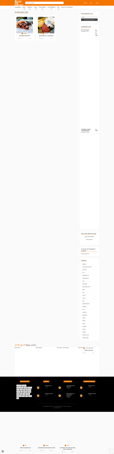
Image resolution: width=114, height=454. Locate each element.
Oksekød (84, 306)
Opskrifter (84, 312)
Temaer (84, 329)
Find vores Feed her (85, 253)
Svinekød (84, 326)
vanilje (30, 396)
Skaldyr (84, 320)
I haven (35, 7)
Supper (83, 323)
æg (17, 398)
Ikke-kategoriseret (86, 286)
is (21, 391)
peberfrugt (19, 396)
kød (17, 393)
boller (25, 387)
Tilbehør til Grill (85, 335)
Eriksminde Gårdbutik (89, 236)
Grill (83, 281)
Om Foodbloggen (51, 7)
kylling (29, 391)
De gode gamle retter (87, 266)
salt (26, 396)
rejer (23, 396)
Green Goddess (89, 239)
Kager (83, 289)
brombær (29, 387)
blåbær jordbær (20, 387)
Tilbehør (84, 332)
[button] (2, 451)
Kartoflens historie (49, 393)
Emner (24, 7)
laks (21, 393)
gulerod (18, 391)
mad (24, 393)
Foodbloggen (18, 7)
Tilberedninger (42, 7)
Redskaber (84, 315)
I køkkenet (29, 7)
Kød (83, 292)
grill (24, 389)
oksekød (27, 393)
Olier (83, 309)
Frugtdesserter (85, 278)
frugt (21, 389)
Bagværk (25, 33)
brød (18, 389)
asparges (19, 385)
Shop (58, 7)
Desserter (47, 33)
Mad (83, 301)
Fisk (83, 272)
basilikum (24, 385)
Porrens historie (48, 385)
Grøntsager (84, 283)
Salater (83, 318)
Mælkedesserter (85, 303)
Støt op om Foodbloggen (67, 7)
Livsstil (83, 298)
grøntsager (29, 389)
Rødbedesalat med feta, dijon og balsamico (70, 395)
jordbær (25, 391)
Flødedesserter (85, 275)
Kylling (83, 295)
